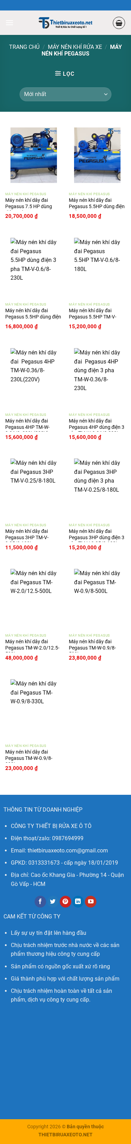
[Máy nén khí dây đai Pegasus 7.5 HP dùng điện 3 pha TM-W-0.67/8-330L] (33, 155)
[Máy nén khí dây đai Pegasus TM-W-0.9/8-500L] (97, 596)
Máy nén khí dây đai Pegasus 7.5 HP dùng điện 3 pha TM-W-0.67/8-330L (32, 209)
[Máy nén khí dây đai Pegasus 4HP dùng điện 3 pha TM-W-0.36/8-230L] (97, 376)
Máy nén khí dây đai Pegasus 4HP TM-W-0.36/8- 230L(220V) (27, 427)
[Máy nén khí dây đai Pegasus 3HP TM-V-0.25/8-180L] (33, 486)
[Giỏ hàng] (119, 23)
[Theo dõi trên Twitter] (53, 902)
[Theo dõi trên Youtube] (90, 902)
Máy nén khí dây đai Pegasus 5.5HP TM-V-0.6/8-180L (92, 316)
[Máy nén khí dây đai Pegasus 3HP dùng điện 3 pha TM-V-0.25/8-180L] (97, 486)
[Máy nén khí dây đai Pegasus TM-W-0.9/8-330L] (33, 707)
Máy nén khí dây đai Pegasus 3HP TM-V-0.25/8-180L (27, 537)
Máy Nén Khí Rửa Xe (75, 47)
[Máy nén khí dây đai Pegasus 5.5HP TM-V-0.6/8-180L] (97, 265)
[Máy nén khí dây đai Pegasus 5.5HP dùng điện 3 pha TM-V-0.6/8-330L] (97, 155)
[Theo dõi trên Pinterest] (65, 902)
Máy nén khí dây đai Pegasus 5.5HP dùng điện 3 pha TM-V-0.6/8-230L (33, 316)
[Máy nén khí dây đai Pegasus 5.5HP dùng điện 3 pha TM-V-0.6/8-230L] (33, 265)
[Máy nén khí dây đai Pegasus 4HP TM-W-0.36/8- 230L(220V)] (33, 376)
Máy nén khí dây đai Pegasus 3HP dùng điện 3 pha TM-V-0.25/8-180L (96, 537)
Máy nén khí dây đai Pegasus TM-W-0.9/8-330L (28, 758)
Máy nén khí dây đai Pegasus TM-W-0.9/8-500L (92, 648)
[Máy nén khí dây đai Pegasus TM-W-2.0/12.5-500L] (33, 596)
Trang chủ (24, 47)
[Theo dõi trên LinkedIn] (78, 902)
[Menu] (9, 22)
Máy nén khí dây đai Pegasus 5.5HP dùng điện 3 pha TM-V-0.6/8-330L (97, 206)
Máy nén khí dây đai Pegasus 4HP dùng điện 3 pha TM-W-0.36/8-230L (96, 427)
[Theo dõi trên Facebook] (40, 902)
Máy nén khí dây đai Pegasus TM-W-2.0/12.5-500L (32, 648)
